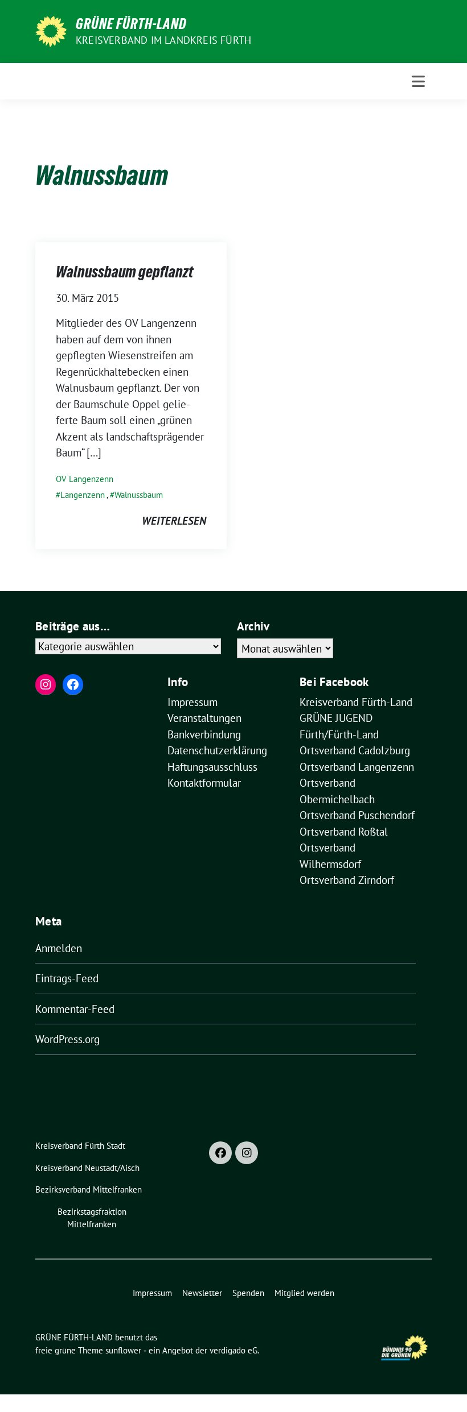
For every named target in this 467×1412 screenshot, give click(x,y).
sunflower (123, 1350)
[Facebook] (220, 1152)
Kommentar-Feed (74, 1009)
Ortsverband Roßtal (344, 831)
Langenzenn (82, 494)
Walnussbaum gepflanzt (124, 272)
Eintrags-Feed (67, 978)
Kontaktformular (204, 783)
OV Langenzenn (84, 479)
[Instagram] (246, 1152)
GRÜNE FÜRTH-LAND (131, 23)
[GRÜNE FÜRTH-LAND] (51, 30)
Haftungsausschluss (212, 767)
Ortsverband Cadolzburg (355, 750)
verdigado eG (233, 1350)
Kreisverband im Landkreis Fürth (163, 40)
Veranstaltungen (204, 718)
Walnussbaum (138, 494)
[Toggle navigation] (418, 81)
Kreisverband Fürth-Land (356, 702)
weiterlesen (174, 521)
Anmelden (58, 948)
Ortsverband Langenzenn (357, 767)
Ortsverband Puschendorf (357, 815)
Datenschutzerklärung (217, 750)
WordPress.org (67, 1039)
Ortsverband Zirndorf (347, 880)
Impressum (192, 702)
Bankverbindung (204, 734)
